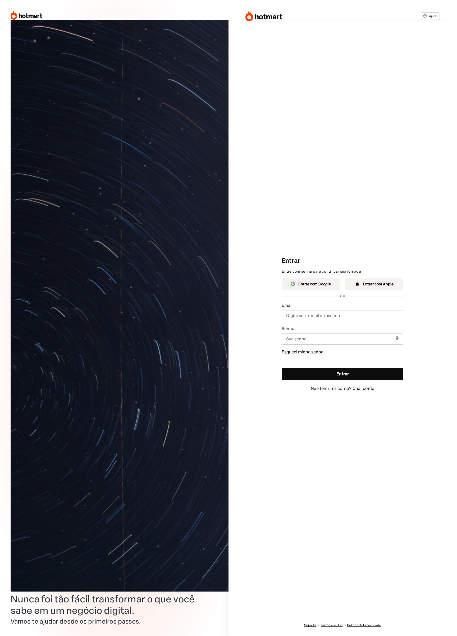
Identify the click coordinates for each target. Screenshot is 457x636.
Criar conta (363, 388)
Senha (288, 328)
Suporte (310, 625)
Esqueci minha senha (302, 351)
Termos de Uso (331, 625)
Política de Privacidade (364, 625)
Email (287, 305)
